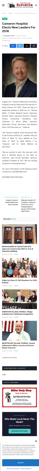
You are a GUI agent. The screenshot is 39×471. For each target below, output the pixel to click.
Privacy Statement (25, 468)
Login (4, 374)
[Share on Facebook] (13, 46)
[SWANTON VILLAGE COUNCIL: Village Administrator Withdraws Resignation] (19, 299)
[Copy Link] (33, 46)
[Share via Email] (27, 46)
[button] (36, 441)
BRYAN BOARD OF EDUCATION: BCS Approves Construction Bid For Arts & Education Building (17, 249)
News (5, 18)
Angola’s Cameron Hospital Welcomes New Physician (11, 202)
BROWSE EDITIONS (19, 431)
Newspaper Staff (9, 35)
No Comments (28, 38)
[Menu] (3, 5)
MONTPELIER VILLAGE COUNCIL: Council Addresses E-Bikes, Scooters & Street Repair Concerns (18, 345)
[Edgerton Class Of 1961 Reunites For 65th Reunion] (19, 268)
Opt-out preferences (13, 468)
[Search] (36, 5)
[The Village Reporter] (20, 5)
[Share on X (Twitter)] (20, 46)
